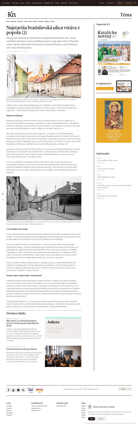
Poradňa (40, 21)
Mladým (46, 21)
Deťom (52, 21)
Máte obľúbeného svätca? (107, 177)
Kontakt (9, 406)
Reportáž (13, 21)
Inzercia (101, 3)
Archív (123, 389)
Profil (26, 21)
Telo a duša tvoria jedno (106, 169)
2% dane (9, 413)
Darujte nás (35, 410)
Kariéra (8, 410)
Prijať (91, 419)
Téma (8, 21)
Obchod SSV (110, 3)
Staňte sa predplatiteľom (105, 88)
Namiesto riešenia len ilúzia (107, 196)
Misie (30, 21)
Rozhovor (20, 21)
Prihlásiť (120, 3)
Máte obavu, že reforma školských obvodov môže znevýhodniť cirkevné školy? (22, 323)
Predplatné (128, 3)
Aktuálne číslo (61, 406)
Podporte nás (36, 408)
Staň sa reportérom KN (39, 406)
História (9, 415)
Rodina (35, 21)
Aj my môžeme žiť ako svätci (108, 160)
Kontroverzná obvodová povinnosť (21, 349)
